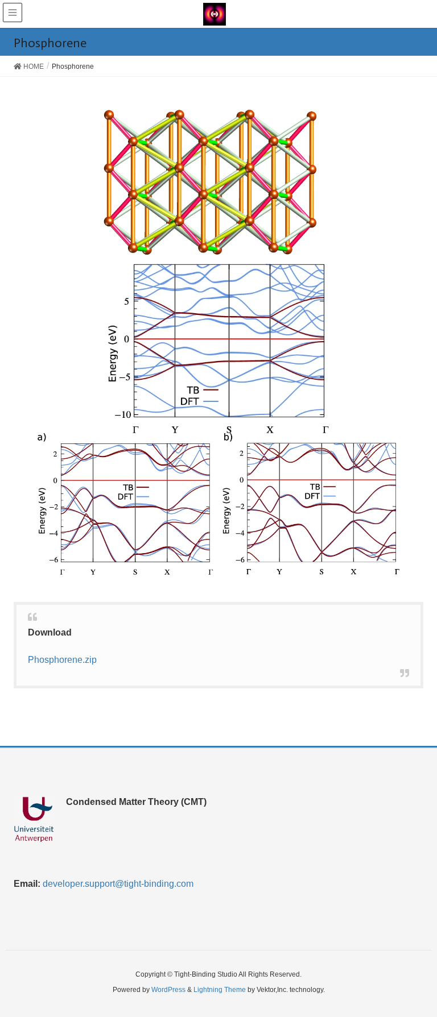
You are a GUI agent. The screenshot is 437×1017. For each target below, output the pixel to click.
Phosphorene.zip (62, 660)
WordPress (168, 990)
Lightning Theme (219, 990)
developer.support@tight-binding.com (118, 884)
